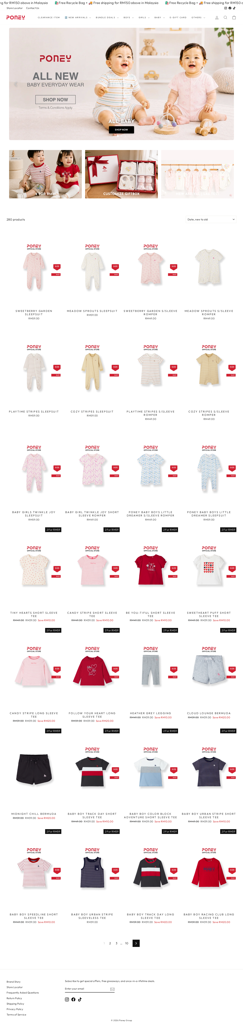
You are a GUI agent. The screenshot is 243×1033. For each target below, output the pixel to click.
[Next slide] (227, 84)
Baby (158, 17)
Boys (127, 17)
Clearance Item (49, 17)
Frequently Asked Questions (23, 992)
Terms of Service (16, 1014)
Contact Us (32, 8)
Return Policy (14, 998)
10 (126, 943)
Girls (143, 17)
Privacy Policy (15, 1009)
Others (197, 17)
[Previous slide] (16, 84)
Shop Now (121, 129)
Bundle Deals (106, 17)
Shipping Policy (15, 1003)
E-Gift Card (178, 17)
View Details (34, 303)
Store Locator (15, 8)
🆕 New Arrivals (76, 17)
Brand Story (14, 981)
